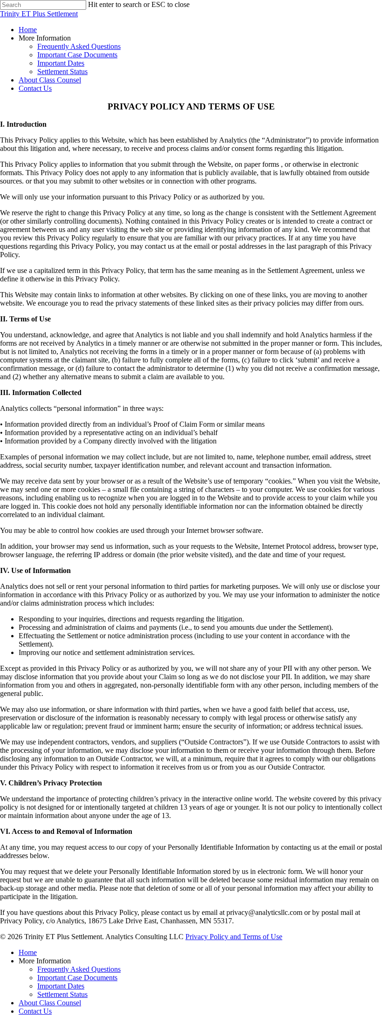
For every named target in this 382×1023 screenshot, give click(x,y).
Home (28, 952)
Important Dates (60, 986)
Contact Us (35, 1011)
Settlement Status (62, 994)
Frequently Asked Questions (79, 969)
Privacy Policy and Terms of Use (233, 937)
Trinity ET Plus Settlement (39, 14)
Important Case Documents (77, 978)
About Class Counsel (50, 1003)
